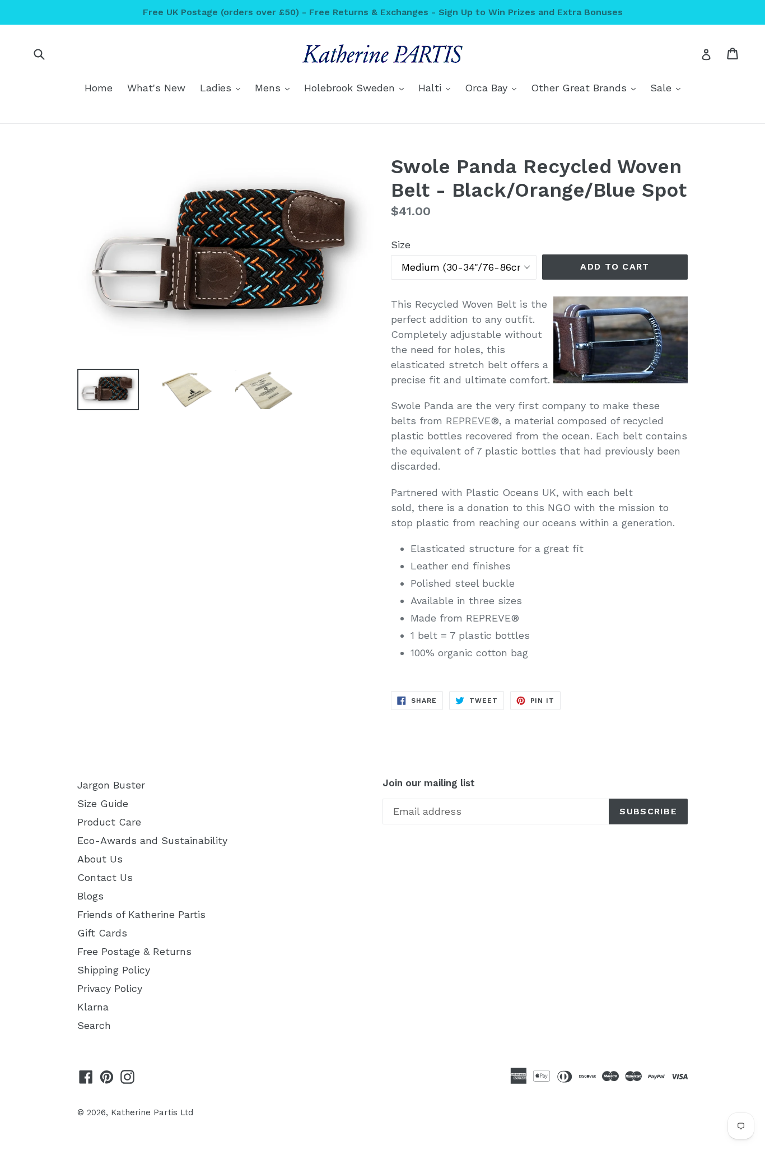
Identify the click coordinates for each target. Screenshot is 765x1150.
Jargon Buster (111, 785)
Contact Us (105, 877)
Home (99, 88)
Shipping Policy (113, 970)
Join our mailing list (428, 783)
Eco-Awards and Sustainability (152, 840)
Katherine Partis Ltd (152, 1112)
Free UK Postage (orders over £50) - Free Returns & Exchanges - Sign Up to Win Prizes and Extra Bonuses (383, 12)
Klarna (93, 1007)
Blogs (90, 896)
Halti (437, 87)
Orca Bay (493, 87)
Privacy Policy (109, 988)
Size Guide (102, 803)
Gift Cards (102, 933)
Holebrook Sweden (356, 87)
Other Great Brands (586, 87)
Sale (668, 87)
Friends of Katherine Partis (141, 914)
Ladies (223, 87)
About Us (100, 859)
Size (401, 245)
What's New (156, 88)
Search (94, 1025)
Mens (275, 87)
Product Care (109, 822)
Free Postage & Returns (134, 951)
